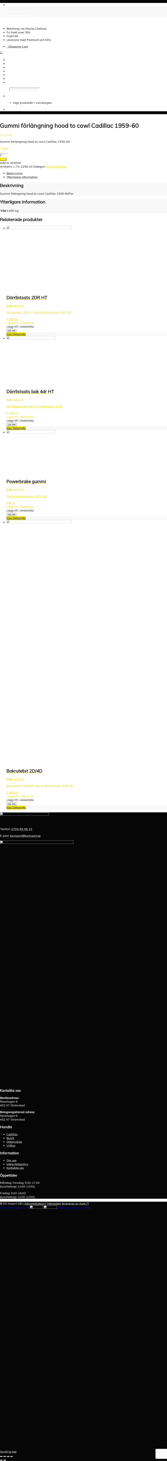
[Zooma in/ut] (1, 1456)
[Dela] (8, 1456)
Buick (10, 1138)
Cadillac (12, 1134)
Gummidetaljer (56, 166)
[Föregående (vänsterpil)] (1, 1460)
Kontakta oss (15, 1168)
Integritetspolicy (17, 1164)
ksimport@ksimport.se (22, 15)
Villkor (11, 1145)
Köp (3, 159)
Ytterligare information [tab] (22, 177)
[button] (20, 323)
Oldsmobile (14, 1142)
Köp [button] (9, 428)
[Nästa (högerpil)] (4, 1460)
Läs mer (11, 330)
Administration (34, 1203)
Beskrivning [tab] (15, 173)
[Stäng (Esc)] (11, 1456)
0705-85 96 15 (17, 11)
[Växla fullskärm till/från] (4, 1456)
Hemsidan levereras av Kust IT (68, 1203)
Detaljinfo (19, 334)
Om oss (11, 1160)
